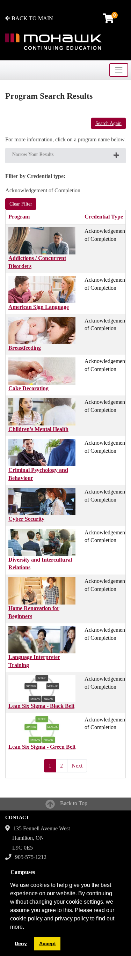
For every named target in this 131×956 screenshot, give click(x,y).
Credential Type (104, 217)
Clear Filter (20, 204)
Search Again (108, 123)
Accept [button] (47, 943)
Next (77, 766)
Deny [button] (21, 943)
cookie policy (26, 918)
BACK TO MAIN (31, 18)
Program (19, 217)
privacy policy (72, 918)
